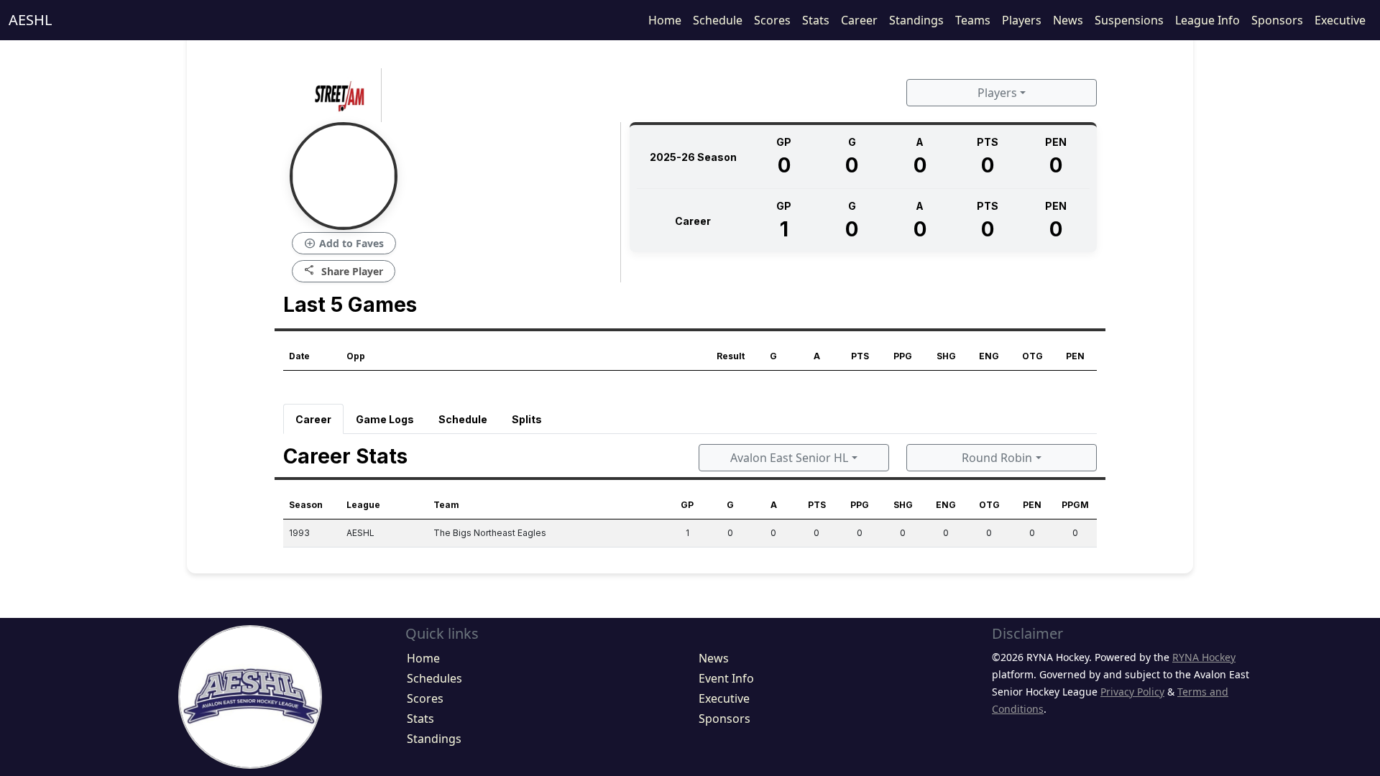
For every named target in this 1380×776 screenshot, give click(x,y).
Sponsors (1277, 20)
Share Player (343, 270)
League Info (1207, 20)
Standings (916, 20)
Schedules (434, 678)
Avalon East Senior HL (789, 458)
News (1068, 20)
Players (1021, 20)
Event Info (726, 678)
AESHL (30, 19)
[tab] (313, 419)
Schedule (717, 20)
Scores (772, 20)
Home (664, 20)
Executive (1340, 20)
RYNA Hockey (1204, 657)
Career (859, 20)
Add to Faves (344, 243)
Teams (972, 20)
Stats (815, 20)
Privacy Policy (1132, 691)
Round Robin (997, 458)
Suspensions (1129, 20)
